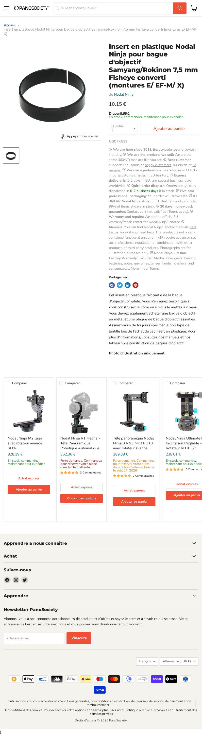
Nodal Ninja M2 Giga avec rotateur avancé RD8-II (25, 443)
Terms (154, 268)
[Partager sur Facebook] (112, 285)
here (193, 227)
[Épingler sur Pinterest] (135, 285)
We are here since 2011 (132, 149)
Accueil (10, 25)
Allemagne (177, 661)
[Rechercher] (179, 8)
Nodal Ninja (124, 94)
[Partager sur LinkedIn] (128, 285)
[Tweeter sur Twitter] (120, 285)
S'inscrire (78, 638)
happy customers (158, 165)
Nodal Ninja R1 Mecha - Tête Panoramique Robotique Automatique (80, 443)
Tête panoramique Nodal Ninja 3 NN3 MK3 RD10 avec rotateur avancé (133, 443)
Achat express (28, 478)
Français (145, 661)
